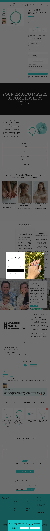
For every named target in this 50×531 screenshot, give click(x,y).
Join (15, 270)
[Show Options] (23, 267)
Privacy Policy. (32, 524)
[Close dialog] (43, 253)
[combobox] (15, 267)
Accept (24, 528)
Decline (35, 528)
